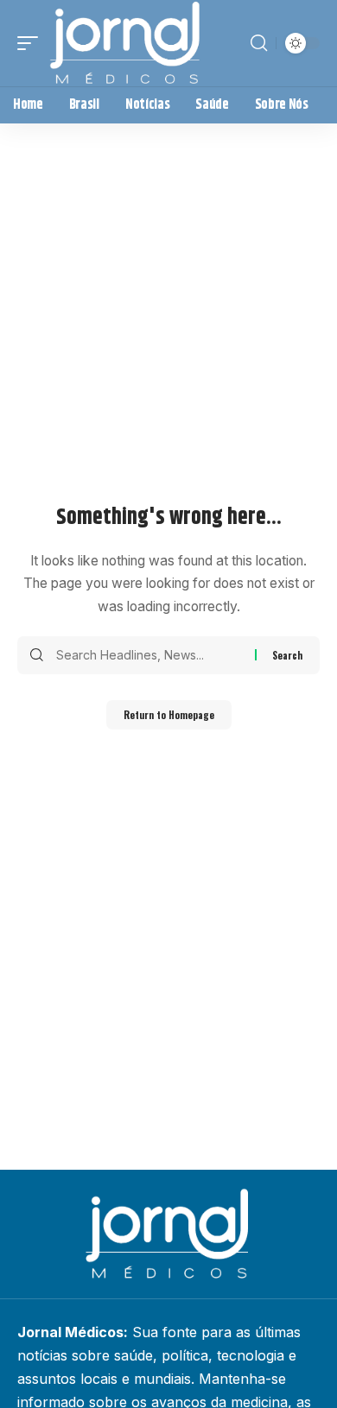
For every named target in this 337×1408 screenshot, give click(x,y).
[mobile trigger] (32, 43)
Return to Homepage (169, 715)
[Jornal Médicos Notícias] (126, 43)
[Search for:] (149, 655)
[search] (258, 43)
